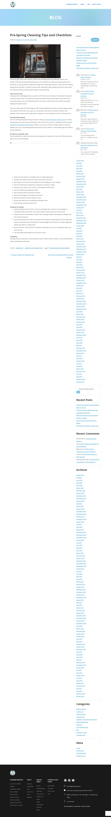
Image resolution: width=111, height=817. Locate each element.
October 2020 (80, 306)
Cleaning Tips (19, 248)
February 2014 (80, 371)
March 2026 (79, 174)
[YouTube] (73, 780)
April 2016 (79, 358)
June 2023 (79, 231)
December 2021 (81, 275)
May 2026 (79, 168)
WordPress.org (80, 756)
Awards (29, 786)
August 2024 (80, 207)
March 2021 (79, 293)
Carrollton (40, 796)
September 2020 (81, 309)
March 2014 (79, 369)
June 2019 (79, 324)
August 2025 (80, 187)
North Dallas (40, 794)
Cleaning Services (72, 4)
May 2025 (79, 189)
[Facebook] (65, 780)
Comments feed (81, 753)
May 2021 (79, 288)
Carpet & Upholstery (16, 802)
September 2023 (81, 223)
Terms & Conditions (68, 806)
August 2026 (80, 161)
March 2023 (79, 239)
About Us (29, 784)
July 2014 (79, 364)
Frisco (38, 810)
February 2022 (80, 270)
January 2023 (80, 244)
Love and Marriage (82, 727)
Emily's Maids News (82, 722)
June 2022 (79, 259)
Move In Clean (13, 794)
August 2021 (80, 285)
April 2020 (79, 311)
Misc (77, 730)
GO (78, 392)
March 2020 (79, 314)
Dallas (38, 786)
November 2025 (81, 184)
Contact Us (30, 792)
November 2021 (81, 278)
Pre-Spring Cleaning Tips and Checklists (59, 248)
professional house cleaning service (55, 120)
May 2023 (79, 233)
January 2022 (80, 272)
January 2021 (80, 298)
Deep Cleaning (14, 792)
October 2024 (80, 202)
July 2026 (79, 163)
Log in (78, 748)
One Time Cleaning (15, 800)
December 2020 (81, 301)
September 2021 (81, 283)
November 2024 (81, 200)
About (82, 4)
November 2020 (81, 304)
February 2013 (80, 379)
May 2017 (79, 345)
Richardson (40, 804)
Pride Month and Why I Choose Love (87, 68)
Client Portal (96, 4)
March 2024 (79, 215)
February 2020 (80, 317)
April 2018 (79, 343)
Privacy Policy (77, 806)
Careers (83, 806)
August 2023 (80, 226)
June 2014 (79, 366)
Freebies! (79, 725)
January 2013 (80, 382)
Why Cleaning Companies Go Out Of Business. (87, 93)
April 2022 (79, 265)
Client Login (51, 791)
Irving (38, 799)
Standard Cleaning (15, 789)
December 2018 (81, 335)
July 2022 (79, 257)
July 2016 (79, 356)
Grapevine (39, 791)
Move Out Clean (14, 797)
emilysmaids (33, 40)
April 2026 (79, 171)
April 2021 (79, 291)
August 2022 (80, 254)
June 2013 (79, 377)
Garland (39, 807)
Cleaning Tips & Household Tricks (33, 248)
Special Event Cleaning (16, 805)
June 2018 (79, 340)
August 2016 (80, 353)
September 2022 (81, 252)
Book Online (51, 786)
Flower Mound (41, 788)
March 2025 (79, 192)
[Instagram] (69, 780)
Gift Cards (50, 788)
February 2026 (80, 176)
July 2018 (79, 338)
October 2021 (80, 280)
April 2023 (79, 236)
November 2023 (81, 220)
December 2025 (81, 181)
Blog (28, 789)
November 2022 (81, 249)
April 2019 (79, 327)
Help (88, 4)
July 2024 (79, 210)
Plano (38, 802)
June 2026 (79, 166)
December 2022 (81, 246)
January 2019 (80, 332)
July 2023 (79, 228)
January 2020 (80, 319)
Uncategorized (80, 735)
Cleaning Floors (81, 714)
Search (78, 36)
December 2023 (81, 218)
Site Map (88, 806)
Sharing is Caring (81, 732)
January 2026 (80, 179)
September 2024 (81, 205)
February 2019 (80, 330)
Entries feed (80, 751)
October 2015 (80, 361)
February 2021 (80, 296)
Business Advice (81, 709)
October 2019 (80, 322)
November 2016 (81, 351)
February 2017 (80, 348)
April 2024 (79, 213)
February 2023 (80, 241)
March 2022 (79, 267)
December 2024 (81, 197)
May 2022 (79, 262)
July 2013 (79, 374)
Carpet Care (80, 712)
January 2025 (80, 194)
